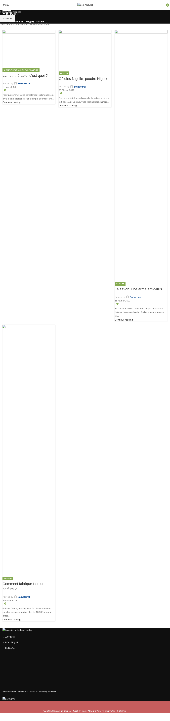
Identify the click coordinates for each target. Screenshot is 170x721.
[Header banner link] (85, 360)
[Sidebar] (4, 717)
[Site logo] (85, 4)
